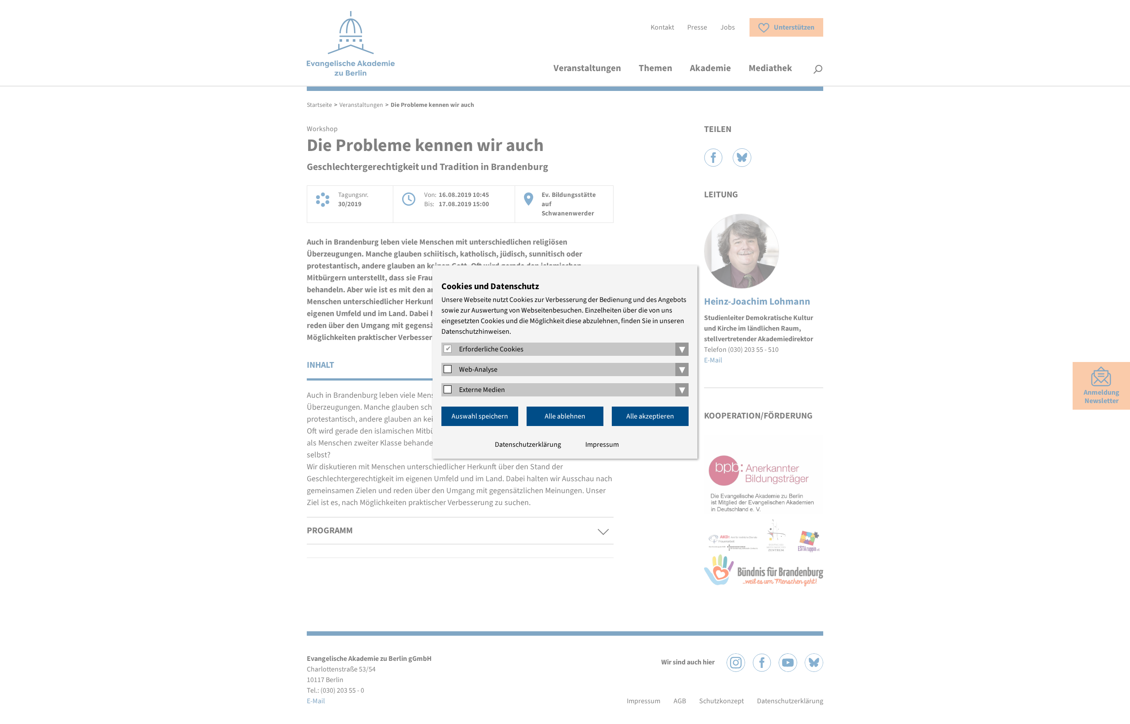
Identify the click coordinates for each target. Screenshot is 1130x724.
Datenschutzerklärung (528, 444)
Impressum (602, 444)
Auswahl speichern (480, 416)
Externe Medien (482, 390)
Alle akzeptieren (650, 416)
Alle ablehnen (565, 416)
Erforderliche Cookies (491, 349)
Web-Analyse (478, 369)
